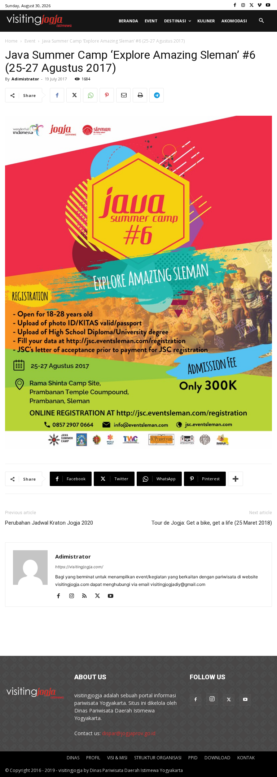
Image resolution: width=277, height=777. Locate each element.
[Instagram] (243, 5)
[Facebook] (235, 5)
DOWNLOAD (217, 758)
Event (30, 41)
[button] (261, 21)
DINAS (73, 758)
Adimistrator (25, 78)
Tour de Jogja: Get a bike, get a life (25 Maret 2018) (211, 523)
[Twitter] (251, 5)
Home (11, 41)
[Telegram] (156, 95)
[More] (235, 479)
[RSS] (87, 596)
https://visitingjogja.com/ (79, 566)
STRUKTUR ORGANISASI (157, 758)
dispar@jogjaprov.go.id (128, 733)
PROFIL (93, 758)
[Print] (140, 95)
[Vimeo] (259, 5)
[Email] (123, 95)
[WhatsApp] (90, 95)
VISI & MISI (117, 758)
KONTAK (246, 758)
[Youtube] (268, 5)
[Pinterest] (107, 95)
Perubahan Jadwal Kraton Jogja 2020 (49, 523)
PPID (193, 758)
